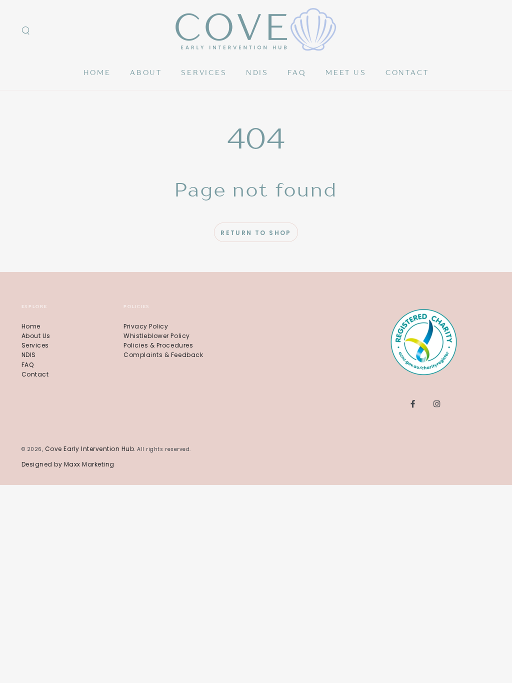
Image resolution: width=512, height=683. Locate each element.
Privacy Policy (146, 326)
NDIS (29, 354)
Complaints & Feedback (163, 354)
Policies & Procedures (158, 345)
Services (35, 345)
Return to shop (256, 232)
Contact (35, 374)
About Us (36, 336)
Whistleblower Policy (157, 336)
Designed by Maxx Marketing (68, 464)
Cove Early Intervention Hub (89, 448)
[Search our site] (26, 31)
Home (31, 326)
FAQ (28, 364)
